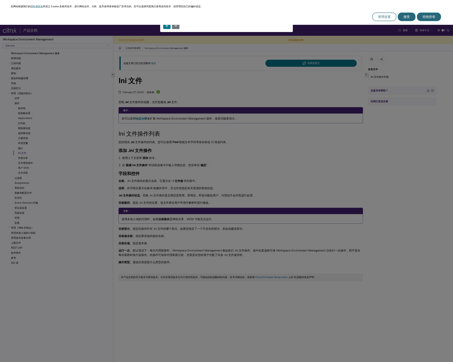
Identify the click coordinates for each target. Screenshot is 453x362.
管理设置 (384, 17)
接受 (406, 17)
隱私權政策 (37, 6)
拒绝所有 (429, 17)
